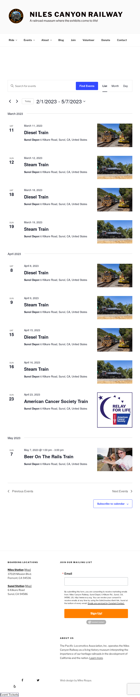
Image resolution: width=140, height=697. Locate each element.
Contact (122, 40)
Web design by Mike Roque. (76, 680)
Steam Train (36, 164)
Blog (61, 40)
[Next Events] (17, 101)
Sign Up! (96, 613)
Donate (105, 40)
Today (28, 101)
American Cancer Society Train (56, 401)
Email (68, 573)
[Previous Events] (10, 101)
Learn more (96, 657)
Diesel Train (36, 132)
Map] (28, 569)
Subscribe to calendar (111, 503)
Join (73, 40)
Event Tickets (9, 694)
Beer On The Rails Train (48, 456)
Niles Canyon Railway (76, 14)
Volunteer (88, 40)
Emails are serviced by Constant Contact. (106, 603)
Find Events (86, 86)
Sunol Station (16, 585)
